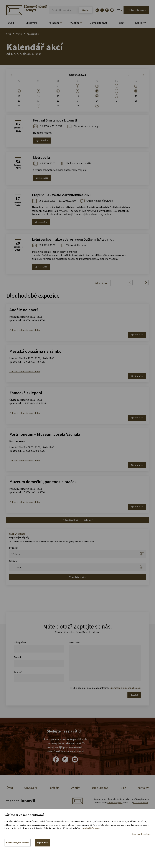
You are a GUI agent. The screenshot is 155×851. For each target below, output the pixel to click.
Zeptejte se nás (138, 10)
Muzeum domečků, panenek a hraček (43, 481)
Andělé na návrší (24, 309)
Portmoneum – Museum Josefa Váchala (44, 434)
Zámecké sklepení (25, 392)
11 (116, 91)
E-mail (18, 657)
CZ (118, 10)
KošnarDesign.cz (114, 802)
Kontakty (140, 22)
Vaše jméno (20, 642)
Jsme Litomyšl (98, 22)
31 (97, 105)
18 (116, 96)
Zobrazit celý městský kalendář (77, 520)
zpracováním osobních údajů (126, 687)
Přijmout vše (42, 842)
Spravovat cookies (141, 833)
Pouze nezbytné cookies (17, 842)
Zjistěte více (42, 140)
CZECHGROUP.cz (140, 802)
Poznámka (74, 642)
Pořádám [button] (53, 22)
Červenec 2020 (77, 75)
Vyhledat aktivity (77, 577)
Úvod (11, 22)
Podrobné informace (90, 828)
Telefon (18, 671)
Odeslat (134, 695)
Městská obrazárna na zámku (35, 351)
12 (136, 91)
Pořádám (53, 788)
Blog (121, 22)
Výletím (19, 33)
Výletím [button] (74, 22)
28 (38, 105)
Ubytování (31, 22)
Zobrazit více (101, 283)
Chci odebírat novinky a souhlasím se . (107, 687)
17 (97, 96)
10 (97, 91)
